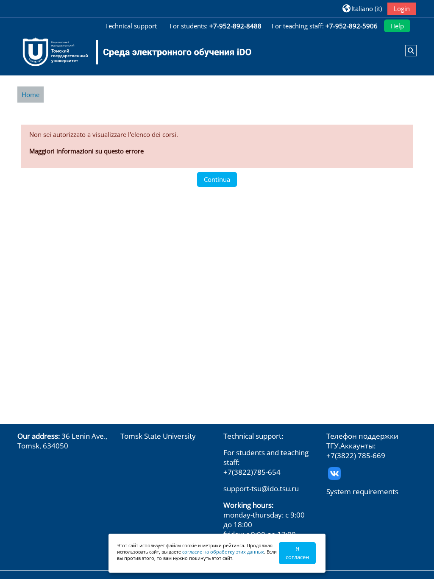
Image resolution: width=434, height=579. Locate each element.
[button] (362, 8)
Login (402, 8)
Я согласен (297, 553)
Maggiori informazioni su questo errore (86, 151)
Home (30, 94)
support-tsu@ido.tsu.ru (261, 488)
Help (397, 26)
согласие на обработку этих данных (223, 551)
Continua (217, 179)
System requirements (362, 491)
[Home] (132, 52)
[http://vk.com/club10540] (334, 472)
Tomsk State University (158, 436)
